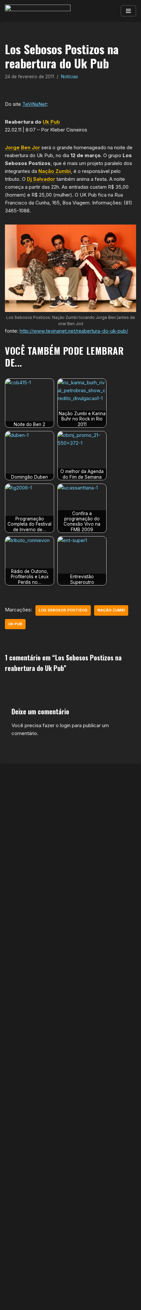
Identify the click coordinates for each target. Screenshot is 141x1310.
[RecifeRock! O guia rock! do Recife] (37, 11)
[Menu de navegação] (128, 10)
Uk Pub (51, 122)
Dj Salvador (41, 179)
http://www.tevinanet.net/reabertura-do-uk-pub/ (74, 331)
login (65, 725)
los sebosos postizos (63, 610)
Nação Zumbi (54, 171)
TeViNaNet (34, 104)
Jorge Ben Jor (22, 147)
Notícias (69, 76)
